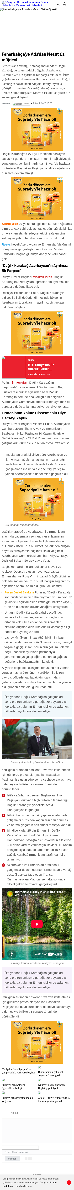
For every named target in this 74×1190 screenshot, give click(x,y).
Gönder (12, 1158)
